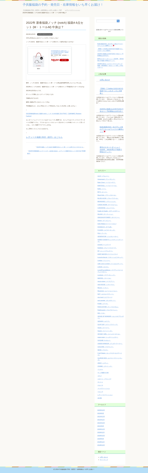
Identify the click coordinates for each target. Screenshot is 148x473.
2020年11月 (101, 432)
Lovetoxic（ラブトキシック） (107, 275)
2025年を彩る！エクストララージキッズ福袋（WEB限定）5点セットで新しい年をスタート (110, 65)
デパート (100, 382)
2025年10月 (101, 410)
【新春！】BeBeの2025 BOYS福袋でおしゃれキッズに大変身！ (111, 91)
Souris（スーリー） (104, 327)
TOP (43, 10)
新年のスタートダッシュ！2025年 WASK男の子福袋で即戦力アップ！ (111, 149)
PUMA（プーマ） (103, 303)
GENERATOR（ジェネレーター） (108, 236)
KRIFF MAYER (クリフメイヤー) (108, 254)
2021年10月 (101, 423)
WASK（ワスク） (103, 350)
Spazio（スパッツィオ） (105, 331)
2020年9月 (100, 439)
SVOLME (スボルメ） (104, 340)
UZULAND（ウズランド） (106, 347)
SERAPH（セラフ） (104, 321)
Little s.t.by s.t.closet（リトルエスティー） (110, 263)
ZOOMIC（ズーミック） (105, 366)
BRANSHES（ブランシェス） (107, 201)
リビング (100, 391)
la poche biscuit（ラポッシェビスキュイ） (111, 257)
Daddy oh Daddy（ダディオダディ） (109, 211)
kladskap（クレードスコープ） (107, 248)
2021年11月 (101, 419)
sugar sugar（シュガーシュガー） (108, 337)
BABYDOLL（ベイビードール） (107, 185)
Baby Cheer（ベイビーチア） (107, 182)
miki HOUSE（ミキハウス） (106, 284)
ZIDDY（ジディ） (103, 363)
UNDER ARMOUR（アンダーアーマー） (110, 343)
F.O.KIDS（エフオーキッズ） (107, 230)
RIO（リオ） (101, 313)
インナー (100, 369)
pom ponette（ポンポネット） (107, 300)
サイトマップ (104, 459)
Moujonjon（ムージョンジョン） (108, 291)
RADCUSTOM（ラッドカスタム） (108, 307)
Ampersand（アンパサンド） (107, 179)
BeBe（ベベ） (102, 189)
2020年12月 (101, 429)
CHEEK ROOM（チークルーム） (108, 204)
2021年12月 (101, 416)
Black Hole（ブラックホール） (107, 195)
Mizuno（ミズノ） (103, 288)
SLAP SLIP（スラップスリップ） (108, 324)
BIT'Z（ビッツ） (103, 192)
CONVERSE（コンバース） (106, 208)
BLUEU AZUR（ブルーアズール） (108, 198)
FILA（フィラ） (102, 233)
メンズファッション (104, 388)
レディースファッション (44, 34)
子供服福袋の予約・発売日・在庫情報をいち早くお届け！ (63, 4)
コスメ (100, 376)
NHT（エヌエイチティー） (106, 294)
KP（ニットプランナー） (105, 251)
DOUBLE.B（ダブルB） (105, 227)
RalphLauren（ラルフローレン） (108, 310)
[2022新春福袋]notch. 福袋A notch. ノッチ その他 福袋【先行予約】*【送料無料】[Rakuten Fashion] (60, 52)
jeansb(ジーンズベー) (104, 244)
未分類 (100, 398)
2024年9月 (100, 413)
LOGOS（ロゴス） (103, 267)
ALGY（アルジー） (103, 176)
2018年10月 (101, 445)
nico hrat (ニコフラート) (105, 297)
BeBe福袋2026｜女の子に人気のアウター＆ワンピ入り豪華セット (112, 129)
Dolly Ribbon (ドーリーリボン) (107, 224)
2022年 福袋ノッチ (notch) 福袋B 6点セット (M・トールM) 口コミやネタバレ (60, 147)
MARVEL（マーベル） (105, 278)
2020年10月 (101, 435)
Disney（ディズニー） (104, 220)
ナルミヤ (100, 385)
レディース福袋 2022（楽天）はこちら (44, 137)
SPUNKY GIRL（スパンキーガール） (109, 334)
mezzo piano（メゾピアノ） (106, 281)
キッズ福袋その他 (103, 372)
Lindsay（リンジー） (104, 260)
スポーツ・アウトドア (104, 379)
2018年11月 (101, 442)
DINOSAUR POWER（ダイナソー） (109, 217)
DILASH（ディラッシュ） (106, 214)
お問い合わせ (105, 80)
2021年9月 (100, 426)
